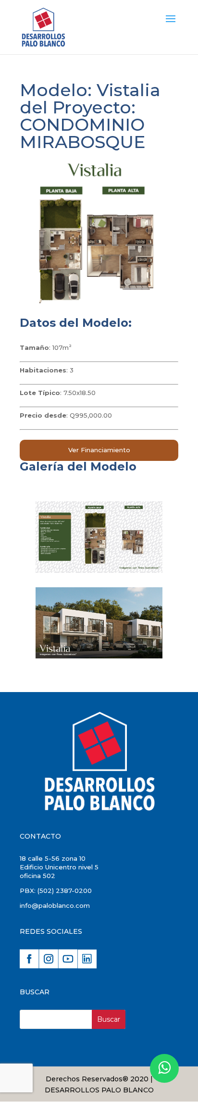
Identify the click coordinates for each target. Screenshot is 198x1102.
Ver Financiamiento (99, 450)
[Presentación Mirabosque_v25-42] (99, 656)
